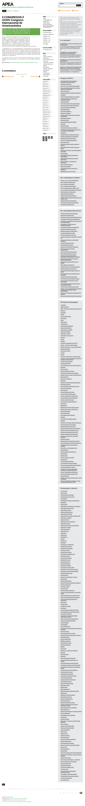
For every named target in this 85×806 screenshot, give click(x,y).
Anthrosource (64, 535)
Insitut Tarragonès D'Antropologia (68, 192)
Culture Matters (64, 624)
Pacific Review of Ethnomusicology (68, 419)
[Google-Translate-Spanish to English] (75, 793)
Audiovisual (46, 58)
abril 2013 (45, 83)
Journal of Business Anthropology (68, 394)
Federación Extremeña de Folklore (68, 122)
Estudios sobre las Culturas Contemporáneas (71, 375)
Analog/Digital (64, 498)
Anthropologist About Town (67, 512)
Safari (26, 798)
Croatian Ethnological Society (67, 243)
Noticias (45, 71)
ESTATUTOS (46, 21)
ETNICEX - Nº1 (46, 36)
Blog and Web (28, 801)
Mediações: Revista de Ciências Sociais (70, 407)
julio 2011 (45, 119)
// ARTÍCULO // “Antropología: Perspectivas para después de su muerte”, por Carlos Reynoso (71, 67)
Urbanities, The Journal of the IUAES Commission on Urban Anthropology (69, 470)
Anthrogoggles (64, 504)
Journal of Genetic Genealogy (67, 399)
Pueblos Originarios (65, 735)
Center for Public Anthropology (67, 590)
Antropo (62, 339)
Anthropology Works (65, 529)
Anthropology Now (65, 519)
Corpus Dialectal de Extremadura (68, 107)
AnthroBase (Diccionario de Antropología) (70, 500)
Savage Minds (64, 750)
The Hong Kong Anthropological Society (70, 286)
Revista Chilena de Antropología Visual (69, 430)
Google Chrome (20, 798)
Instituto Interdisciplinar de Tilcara (68, 138)
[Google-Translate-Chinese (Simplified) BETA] (60, 793)
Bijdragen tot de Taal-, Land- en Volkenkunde (71, 347)
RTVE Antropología (65, 749)
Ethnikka (63, 646)
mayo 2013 (45, 81)
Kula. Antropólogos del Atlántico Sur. (69, 401)
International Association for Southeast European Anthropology (69, 259)
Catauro (62, 354)
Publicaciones (46, 73)
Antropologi (63, 542)
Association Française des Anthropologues (70, 219)
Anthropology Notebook (66, 517)
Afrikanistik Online (65, 307)
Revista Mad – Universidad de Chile (69, 448)
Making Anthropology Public (67, 683)
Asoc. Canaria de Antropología (67, 184)
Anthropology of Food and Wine (68, 521)
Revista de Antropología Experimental (69, 434)
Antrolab (62, 539)
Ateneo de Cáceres (65, 91)
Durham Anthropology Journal (67, 371)
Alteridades (63, 312)
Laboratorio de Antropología (67, 674)
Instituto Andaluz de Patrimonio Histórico (70, 134)
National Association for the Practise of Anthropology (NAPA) (69, 705)
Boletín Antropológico (65, 349)
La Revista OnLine (47, 32)
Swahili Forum (64, 459)
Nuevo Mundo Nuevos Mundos (68, 415)
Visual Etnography (65, 476)
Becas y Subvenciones (48, 59)
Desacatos (63, 367)
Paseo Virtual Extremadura (67, 164)
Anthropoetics (64, 322)
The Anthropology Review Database (69, 463)
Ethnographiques (64, 377)
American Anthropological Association (69, 213)
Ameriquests (63, 318)
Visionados (45, 76)
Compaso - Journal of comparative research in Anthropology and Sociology (71, 359)
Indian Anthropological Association (68, 253)
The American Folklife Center (67, 767)
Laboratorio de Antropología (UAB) (68, 676)
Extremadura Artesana (66, 118)
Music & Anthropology (65, 411)
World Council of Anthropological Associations (71, 296)
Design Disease (10, 801)
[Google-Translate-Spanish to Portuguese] (81, 793)
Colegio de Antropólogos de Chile (68, 235)
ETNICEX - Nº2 (46, 38)
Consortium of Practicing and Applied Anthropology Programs (69, 616)
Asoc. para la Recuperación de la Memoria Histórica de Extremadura (70, 88)
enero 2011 (45, 130)
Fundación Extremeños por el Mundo (69, 127)
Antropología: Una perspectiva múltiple (69, 571)
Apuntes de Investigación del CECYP (69, 343)
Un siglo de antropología (66, 778)
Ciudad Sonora (64, 604)
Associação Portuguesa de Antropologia (70, 227)
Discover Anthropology (66, 639)
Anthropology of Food (65, 333)
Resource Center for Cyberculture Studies (70, 745)
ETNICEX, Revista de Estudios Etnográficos (70, 382)
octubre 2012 (46, 93)
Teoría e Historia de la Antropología (69, 761)
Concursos (45, 61)
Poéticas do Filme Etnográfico (67, 726)
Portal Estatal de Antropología (67, 204)
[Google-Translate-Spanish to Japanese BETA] (72, 793)
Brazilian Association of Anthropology (69, 231)
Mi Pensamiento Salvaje (66, 697)
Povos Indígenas (64, 724)
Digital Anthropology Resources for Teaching (71, 635)
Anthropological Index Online (67, 508)
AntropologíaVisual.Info (66, 84)
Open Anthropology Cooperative (68, 715)
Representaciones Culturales (67, 743)
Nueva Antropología (65, 413)
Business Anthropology (66, 584)
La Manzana (63, 403)
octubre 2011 (46, 114)
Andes (62, 320)
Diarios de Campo (65, 631)
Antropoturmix (64, 579)
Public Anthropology (65, 729)
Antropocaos (63, 540)
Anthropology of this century (67, 335)
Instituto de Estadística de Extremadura (69, 136)
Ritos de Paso (64, 747)
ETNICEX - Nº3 (46, 40)
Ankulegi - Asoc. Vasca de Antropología (69, 180)
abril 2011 (45, 125)
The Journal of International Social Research (71, 465)
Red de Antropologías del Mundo (68, 739)
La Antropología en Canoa (67, 672)
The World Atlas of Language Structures (70, 776)
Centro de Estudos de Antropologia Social (70, 595)
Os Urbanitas (64, 717)
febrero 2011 (45, 128)
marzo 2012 (45, 105)
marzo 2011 (45, 126)
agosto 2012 (45, 97)
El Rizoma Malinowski (66, 644)
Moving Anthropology (65, 700)
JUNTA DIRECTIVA (47, 20)
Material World (64, 687)
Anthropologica (64, 324)
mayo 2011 (45, 123)
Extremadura (46, 67)
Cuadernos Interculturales (66, 361)
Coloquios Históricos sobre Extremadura (70, 105)
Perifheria (63, 420)
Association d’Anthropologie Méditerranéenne (71, 217)
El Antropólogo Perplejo (66, 643)
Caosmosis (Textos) (65, 586)
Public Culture (64, 731)
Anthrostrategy (64, 537)
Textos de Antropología (66, 765)
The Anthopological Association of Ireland (70, 278)
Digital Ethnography (65, 637)
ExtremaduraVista (65, 120)
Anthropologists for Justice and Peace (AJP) (70, 516)
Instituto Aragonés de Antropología (68, 195)
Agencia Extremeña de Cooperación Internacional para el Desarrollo (69, 82)
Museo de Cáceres (65, 142)
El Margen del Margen (66, 113)
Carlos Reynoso (64, 588)
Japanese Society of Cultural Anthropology (70, 266)
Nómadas (63, 417)
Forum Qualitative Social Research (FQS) (70, 386)
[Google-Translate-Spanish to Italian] (69, 793)
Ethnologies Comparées (66, 378)
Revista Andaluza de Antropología (68, 424)
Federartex (63, 124)
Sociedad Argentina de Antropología (69, 276)
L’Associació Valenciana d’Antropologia (70, 202)
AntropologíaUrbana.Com (66, 573)
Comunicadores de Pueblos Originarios (70, 610)
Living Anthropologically (66, 681)
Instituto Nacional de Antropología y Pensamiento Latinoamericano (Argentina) (70, 256)
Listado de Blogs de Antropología (68, 679)
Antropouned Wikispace (66, 581)
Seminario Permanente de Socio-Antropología (71, 752)
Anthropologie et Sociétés (66, 329)
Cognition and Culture (66, 606)
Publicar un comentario (21, 74)
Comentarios (67, 10)
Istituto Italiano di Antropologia (67, 265)
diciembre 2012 (46, 90)
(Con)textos (63, 305)
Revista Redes (64, 453)
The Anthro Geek (64, 769)
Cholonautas (63, 602)
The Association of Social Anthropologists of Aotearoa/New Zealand (70, 284)
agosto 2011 (45, 118)
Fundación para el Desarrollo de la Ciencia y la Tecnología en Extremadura (71, 130)
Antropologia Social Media (67, 548)
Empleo (45, 65)
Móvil (12, 797)
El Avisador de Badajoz (66, 111)
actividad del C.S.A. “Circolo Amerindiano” (13, 48)
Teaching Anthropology (66, 757)
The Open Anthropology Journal (68, 467)
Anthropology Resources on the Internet (70, 525)
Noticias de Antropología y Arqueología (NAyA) (71, 711)
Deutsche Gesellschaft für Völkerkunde (69, 247)
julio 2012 (45, 98)
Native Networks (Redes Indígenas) (69, 707)
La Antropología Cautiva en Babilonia (69, 670)
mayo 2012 (45, 102)
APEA (7, 4)
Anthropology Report (65, 523)
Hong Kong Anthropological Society (69, 252)
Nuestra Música (64, 153)
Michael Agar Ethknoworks (67, 698)
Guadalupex (63, 132)
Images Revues (64, 390)
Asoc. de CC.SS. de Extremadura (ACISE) (70, 86)
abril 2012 (45, 104)
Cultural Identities (65, 622)
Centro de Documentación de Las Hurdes (70, 96)
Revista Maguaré (64, 450)
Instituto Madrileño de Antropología (68, 200)
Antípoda (63, 341)
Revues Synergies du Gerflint (67, 457)
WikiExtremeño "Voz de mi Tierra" (68, 171)
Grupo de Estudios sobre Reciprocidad (69, 663)
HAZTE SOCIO (46, 23)
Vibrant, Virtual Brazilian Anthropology (69, 472)
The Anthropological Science (67, 461)
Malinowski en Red (65, 685)
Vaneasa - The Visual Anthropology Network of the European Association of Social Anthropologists (71, 290)
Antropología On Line (65, 561)
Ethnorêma (63, 380)
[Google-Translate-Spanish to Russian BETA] (78, 793)
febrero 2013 (45, 86)
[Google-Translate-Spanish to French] (63, 793)
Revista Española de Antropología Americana (71, 443)
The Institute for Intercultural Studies (69, 774)
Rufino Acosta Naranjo (66, 166)
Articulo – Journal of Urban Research (69, 345)
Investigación (46, 70)
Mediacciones (64, 405)
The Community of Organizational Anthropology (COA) (68, 772)
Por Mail (76, 10)
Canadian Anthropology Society (68, 233)
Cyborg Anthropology (65, 626)
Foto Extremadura (65, 126)
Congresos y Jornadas (48, 62)
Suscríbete (45, 44)
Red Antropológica (65, 737)
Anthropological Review (66, 328)
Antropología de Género (66, 552)
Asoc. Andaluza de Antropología (68, 182)
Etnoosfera (63, 656)
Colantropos (63, 608)
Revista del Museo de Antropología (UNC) (70, 441)
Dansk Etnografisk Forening (67, 245)
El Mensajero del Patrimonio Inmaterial (69, 373)
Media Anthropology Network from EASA (70, 691)
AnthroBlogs (63, 502)
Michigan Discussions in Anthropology (69, 409)
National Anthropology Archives (68, 702)
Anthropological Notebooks (67, 326)
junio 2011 (45, 121)
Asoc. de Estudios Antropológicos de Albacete (71, 190)
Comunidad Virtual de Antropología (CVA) (70, 612)
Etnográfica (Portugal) (66, 384)
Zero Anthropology (65, 780)
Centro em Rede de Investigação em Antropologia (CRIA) (69, 99)
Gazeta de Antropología (66, 388)
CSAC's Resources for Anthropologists (69, 618)
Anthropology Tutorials (66, 527)
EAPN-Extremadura (65, 109)
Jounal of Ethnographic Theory (68, 392)
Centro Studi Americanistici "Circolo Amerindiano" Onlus (24, 62)
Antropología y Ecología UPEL (67, 567)
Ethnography (63, 648)
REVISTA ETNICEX (47, 24)
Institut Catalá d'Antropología (67, 193)
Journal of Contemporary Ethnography (69, 396)
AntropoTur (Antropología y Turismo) (69, 577)
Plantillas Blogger (19, 801)
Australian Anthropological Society (68, 229)
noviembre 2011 (46, 112)
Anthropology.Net (64, 531)
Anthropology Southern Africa (67, 215)
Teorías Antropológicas (66, 763)
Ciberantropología (65, 101)
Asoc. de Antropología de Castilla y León (70, 188)
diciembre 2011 (46, 111)
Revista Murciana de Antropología (68, 451)
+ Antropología (64, 491)
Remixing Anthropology (66, 741)
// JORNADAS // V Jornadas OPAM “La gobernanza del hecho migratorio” (68, 53)
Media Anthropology (65, 689)
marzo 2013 (45, 84)
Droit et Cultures (64, 369)
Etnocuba (63, 652)
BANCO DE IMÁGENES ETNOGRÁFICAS (48, 26)
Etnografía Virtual (64, 654)
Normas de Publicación (48, 34)
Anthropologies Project (66, 510)
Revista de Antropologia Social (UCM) (69, 432)
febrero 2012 (45, 107)
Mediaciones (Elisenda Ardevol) (68, 695)
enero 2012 (45, 109)
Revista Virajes (64, 455)
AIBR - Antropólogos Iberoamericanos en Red (71, 308)
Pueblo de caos (64, 733)
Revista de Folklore (65, 439)
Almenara (63, 310)
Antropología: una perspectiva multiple (69, 569)
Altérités (62, 314)
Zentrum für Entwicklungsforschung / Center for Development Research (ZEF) (70, 481)
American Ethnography (66, 316)
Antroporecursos (64, 575)
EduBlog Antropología (66, 641)
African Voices (64, 493)
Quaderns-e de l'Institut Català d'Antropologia (71, 422)
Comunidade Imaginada (66, 613)
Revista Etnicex (46, 74)
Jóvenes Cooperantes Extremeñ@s (69, 140)
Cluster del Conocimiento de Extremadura (70, 103)
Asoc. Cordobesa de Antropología (68, 186)
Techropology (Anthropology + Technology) (70, 759)
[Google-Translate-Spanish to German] (66, 793)
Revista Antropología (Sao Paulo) (68, 426)
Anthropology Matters (65, 331)
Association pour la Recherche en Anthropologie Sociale (68, 225)
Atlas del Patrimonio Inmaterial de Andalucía (71, 93)
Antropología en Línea (66, 560)
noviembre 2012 (46, 91)
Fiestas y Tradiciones (48, 68)
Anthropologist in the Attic (66, 514)
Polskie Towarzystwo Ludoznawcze (69, 268)
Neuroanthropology (65, 709)
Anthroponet (63, 533)
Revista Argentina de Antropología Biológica (71, 428)
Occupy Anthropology (65, 713)
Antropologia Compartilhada (67, 544)
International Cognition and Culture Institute (70, 665)
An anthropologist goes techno (67, 496)
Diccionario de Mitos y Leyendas (68, 633)
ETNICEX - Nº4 (46, 42)
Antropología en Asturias (66, 558)
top (3, 784)
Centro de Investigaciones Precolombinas (70, 597)
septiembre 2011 (46, 116)
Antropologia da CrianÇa (66, 546)
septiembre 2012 (46, 95)
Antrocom (63, 337)
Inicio (22, 76)
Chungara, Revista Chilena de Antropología (70, 356)
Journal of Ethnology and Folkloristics (69, 398)
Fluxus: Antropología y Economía (68, 658)
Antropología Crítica (65, 550)
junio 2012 (45, 100)
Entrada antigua (35, 76)
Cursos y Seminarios (48, 64)
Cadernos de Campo (65, 351)
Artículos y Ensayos (47, 56)
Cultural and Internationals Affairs (68, 620)
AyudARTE (63, 95)
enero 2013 (45, 88)
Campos (62, 352)
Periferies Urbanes (65, 719)
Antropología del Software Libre (68, 554)
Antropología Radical (65, 563)
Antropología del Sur (65, 556)
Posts (61, 10)
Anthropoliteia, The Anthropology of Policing (70, 506)
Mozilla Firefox (13, 798)
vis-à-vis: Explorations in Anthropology (69, 474)
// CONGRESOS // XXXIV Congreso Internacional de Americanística (13, 21)
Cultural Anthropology (65, 363)
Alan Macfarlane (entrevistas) (67, 495)
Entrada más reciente (9, 76)
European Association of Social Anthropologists (68, 249)
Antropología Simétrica (66, 565)
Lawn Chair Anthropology (66, 677)
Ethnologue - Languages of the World (69, 650)
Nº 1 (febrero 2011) (47, 49)
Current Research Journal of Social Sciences (71, 365)
